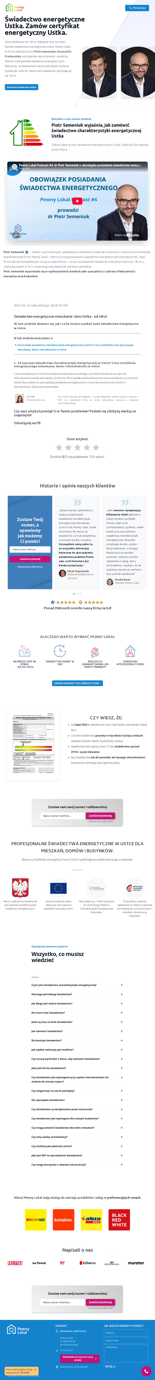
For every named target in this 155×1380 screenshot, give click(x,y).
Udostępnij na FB (27, 423)
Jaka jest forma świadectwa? (48, 1068)
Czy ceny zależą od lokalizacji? (49, 1137)
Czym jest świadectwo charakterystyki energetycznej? (64, 985)
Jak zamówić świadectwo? (47, 1031)
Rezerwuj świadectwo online (21, 87)
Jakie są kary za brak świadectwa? (52, 1022)
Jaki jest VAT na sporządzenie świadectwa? (56, 1155)
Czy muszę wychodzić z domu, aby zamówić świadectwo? (65, 1059)
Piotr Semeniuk (14, 251)
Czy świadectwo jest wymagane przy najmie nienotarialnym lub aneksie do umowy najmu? (70, 1079)
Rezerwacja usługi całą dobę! (80, 1358)
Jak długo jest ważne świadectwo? (52, 1003)
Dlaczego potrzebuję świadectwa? (51, 994)
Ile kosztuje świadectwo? (46, 1040)
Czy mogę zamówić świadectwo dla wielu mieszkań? (62, 1127)
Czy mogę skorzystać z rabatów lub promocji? (58, 1164)
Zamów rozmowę (30, 559)
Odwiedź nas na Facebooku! (74, 1367)
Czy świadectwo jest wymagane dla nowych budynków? (65, 1118)
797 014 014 (66, 1350)
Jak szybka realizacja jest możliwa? (52, 1049)
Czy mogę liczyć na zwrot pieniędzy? (53, 1090)
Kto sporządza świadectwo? (48, 1100)
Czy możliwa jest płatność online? (51, 1146)
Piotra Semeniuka (45, 51)
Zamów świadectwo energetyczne (77, 683)
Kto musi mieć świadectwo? (48, 1012)
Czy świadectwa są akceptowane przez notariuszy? (62, 1109)
